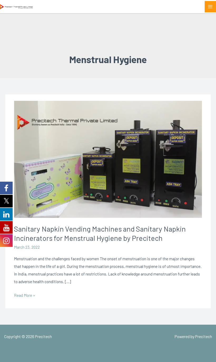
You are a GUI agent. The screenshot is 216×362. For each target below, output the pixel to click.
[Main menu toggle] (210, 6)
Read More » (24, 295)
